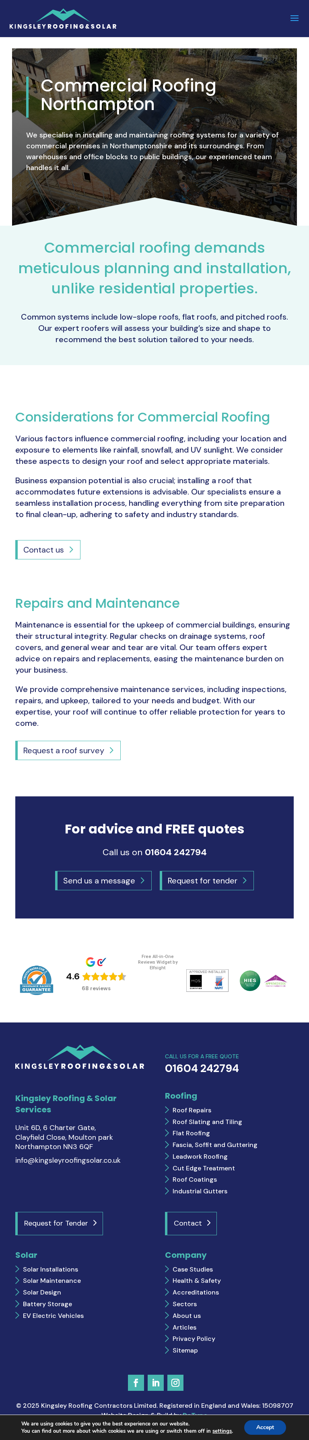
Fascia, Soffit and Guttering (215, 1145)
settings (222, 1431)
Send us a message (99, 880)
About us (187, 1315)
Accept (265, 1427)
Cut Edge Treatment (204, 1168)
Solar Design (42, 1292)
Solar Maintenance (52, 1280)
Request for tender (202, 880)
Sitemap (185, 1350)
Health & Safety (197, 1280)
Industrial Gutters (200, 1191)
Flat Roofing (191, 1133)
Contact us (43, 549)
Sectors (185, 1304)
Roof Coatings (195, 1179)
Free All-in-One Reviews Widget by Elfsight (157, 962)
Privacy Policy (194, 1338)
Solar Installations (50, 1269)
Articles (184, 1327)
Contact (188, 1223)
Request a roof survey (63, 750)
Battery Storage (47, 1304)
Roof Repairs (192, 1110)
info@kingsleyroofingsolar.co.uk (68, 1160)
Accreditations (196, 1292)
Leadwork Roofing (200, 1156)
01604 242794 (176, 852)
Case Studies (193, 1269)
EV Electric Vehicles (53, 1315)
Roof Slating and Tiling (207, 1122)
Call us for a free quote (202, 1064)
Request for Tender (56, 1223)
